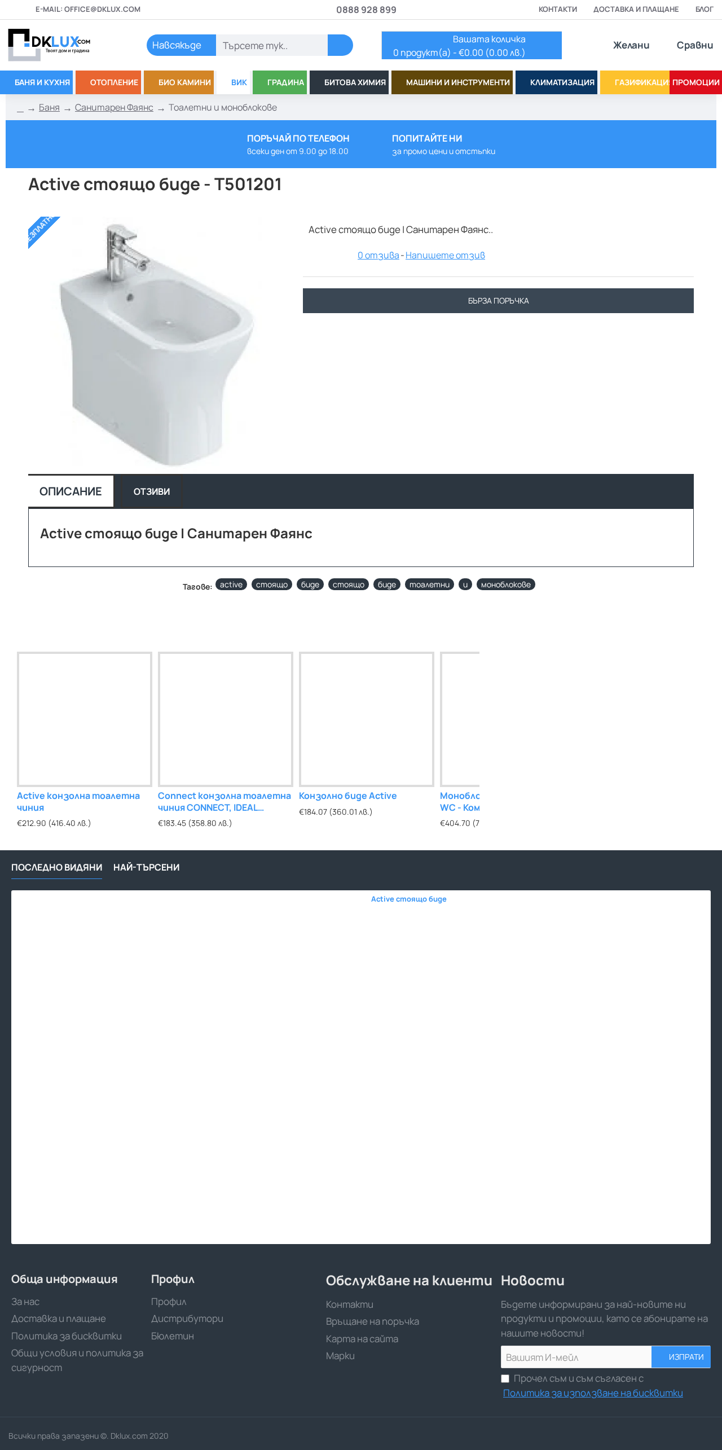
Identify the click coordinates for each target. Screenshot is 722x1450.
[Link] (62, 45)
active (231, 584)
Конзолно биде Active (348, 796)
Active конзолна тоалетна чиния (78, 802)
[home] (20, 107)
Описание (70, 491)
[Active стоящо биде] (188, 1067)
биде (310, 584)
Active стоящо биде (409, 899)
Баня (49, 107)
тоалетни (430, 584)
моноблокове (506, 584)
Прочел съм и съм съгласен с (593, 1385)
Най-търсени (146, 867)
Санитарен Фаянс (114, 107)
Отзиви (152, 491)
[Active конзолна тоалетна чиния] (84, 719)
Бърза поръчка (498, 300)
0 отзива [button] (378, 255)
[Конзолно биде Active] (366, 719)
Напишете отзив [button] (445, 255)
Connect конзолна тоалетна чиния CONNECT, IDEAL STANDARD (224, 802)
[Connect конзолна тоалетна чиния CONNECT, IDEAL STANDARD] (225, 719)
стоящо (272, 584)
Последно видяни (56, 867)
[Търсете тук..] (340, 45)
